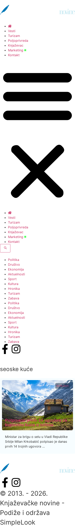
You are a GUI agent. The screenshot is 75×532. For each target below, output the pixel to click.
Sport (12, 279)
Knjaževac (15, 45)
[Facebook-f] (5, 349)
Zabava (13, 298)
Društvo (14, 264)
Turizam (14, 36)
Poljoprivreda (18, 41)
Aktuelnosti (16, 274)
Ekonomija (16, 269)
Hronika (14, 289)
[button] (37, 133)
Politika (13, 260)
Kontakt (14, 55)
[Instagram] (16, 349)
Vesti (11, 31)
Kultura (13, 284)
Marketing (15, 50)
